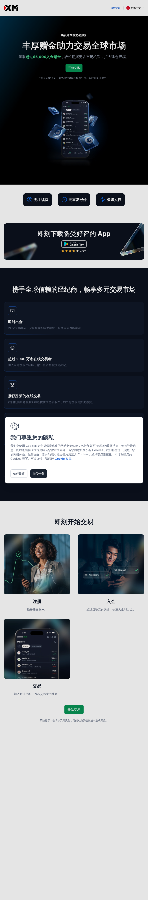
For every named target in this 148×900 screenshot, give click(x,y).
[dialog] (74, 450)
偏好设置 (19, 473)
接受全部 (39, 473)
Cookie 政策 (63, 458)
